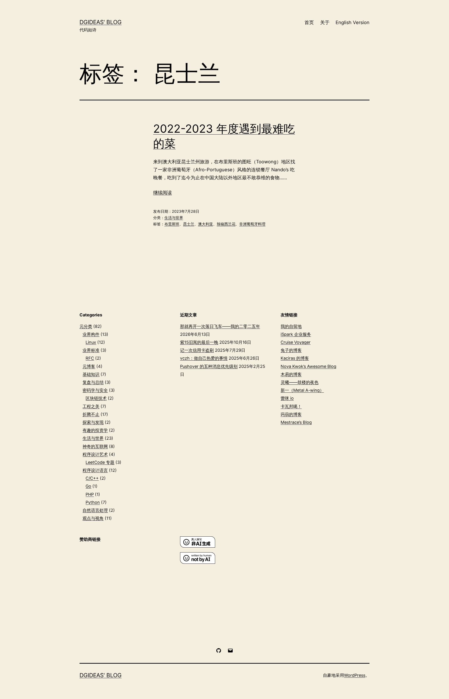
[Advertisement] (124, 584)
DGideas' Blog (101, 22)
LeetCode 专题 (100, 462)
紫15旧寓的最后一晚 (199, 342)
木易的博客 (291, 374)
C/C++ (92, 478)
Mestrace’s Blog (296, 422)
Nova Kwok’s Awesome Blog (308, 366)
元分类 (86, 326)
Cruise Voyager (296, 342)
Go (88, 486)
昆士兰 (188, 224)
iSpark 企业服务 (296, 334)
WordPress (354, 675)
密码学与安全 (95, 390)
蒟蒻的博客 (291, 414)
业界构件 (91, 334)
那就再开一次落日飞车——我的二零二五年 (220, 326)
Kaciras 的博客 (295, 358)
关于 (325, 22)
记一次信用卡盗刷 (197, 350)
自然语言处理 (95, 510)
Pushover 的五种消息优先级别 (209, 366)
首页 (309, 22)
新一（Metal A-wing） (302, 390)
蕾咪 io (287, 398)
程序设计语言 (95, 470)
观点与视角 (93, 518)
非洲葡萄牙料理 (252, 224)
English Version (352, 22)
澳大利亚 (205, 224)
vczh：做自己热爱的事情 (204, 358)
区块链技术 (96, 398)
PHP (90, 494)
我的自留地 (291, 326)
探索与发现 (93, 422)
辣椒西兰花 (226, 224)
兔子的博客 (291, 350)
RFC (90, 358)
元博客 (89, 366)
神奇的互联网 (95, 446)
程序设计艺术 (95, 454)
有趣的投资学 (95, 430)
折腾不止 (91, 414)
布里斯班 (171, 224)
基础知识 (91, 374)
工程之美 (91, 406)
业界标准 (91, 350)
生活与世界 (173, 217)
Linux (91, 342)
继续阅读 (162, 192)
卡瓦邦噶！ (291, 406)
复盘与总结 (93, 382)
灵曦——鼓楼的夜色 (300, 382)
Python (93, 502)
